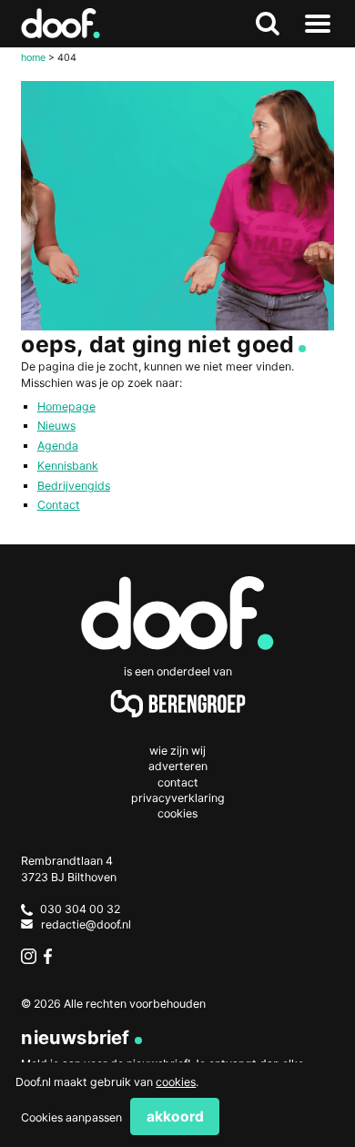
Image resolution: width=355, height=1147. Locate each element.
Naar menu (318, 24)
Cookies (177, 813)
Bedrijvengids (73, 485)
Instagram (28, 956)
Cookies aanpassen (71, 1117)
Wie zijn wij (177, 750)
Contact (58, 505)
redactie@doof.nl (86, 924)
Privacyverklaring (178, 798)
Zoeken (268, 24)
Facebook (51, 956)
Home (33, 57)
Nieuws (56, 425)
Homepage (66, 406)
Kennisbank (67, 465)
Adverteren (178, 766)
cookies (176, 1082)
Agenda (57, 445)
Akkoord (175, 1116)
